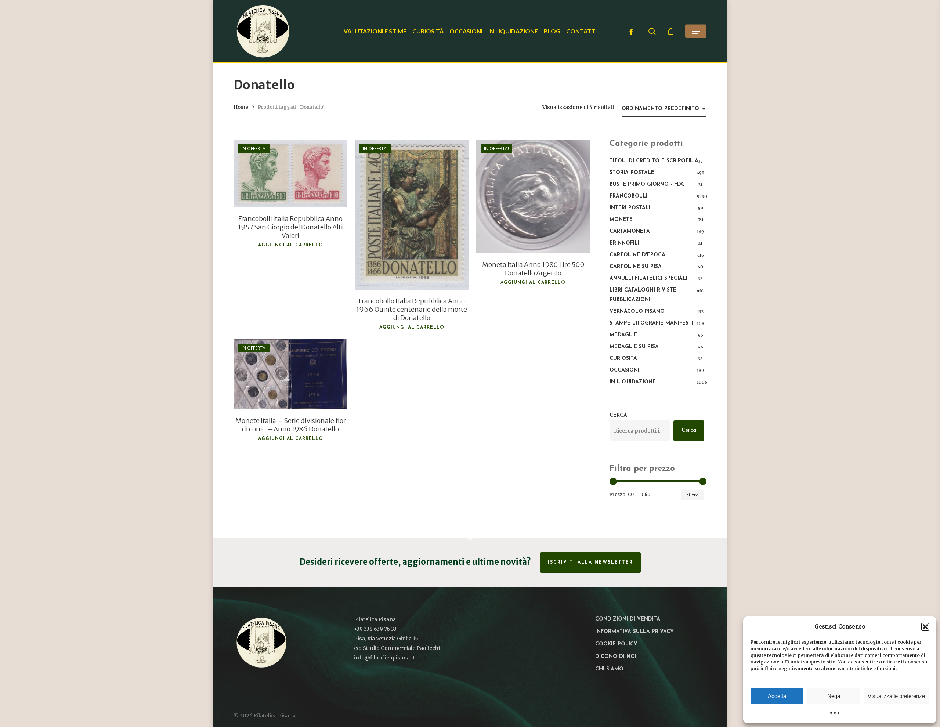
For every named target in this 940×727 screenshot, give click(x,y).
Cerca (618, 415)
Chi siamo (609, 669)
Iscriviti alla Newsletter (590, 562)
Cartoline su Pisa (636, 267)
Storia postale (632, 173)
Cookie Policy (616, 644)
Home (241, 107)
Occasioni (624, 370)
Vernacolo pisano (637, 311)
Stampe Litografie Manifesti (651, 323)
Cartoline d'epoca (637, 255)
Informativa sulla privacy (634, 631)
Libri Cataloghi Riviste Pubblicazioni (643, 295)
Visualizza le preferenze (896, 696)
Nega (833, 696)
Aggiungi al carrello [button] (290, 245)
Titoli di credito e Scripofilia (654, 161)
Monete (621, 220)
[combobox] (664, 109)
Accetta (777, 696)
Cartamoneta (630, 231)
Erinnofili (624, 243)
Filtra (692, 495)
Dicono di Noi (615, 656)
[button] (925, 626)
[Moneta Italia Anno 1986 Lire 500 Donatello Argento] (533, 196)
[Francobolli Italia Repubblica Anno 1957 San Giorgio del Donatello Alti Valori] (290, 173)
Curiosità (623, 358)
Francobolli (628, 196)
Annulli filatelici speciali (648, 278)
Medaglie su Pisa (634, 347)
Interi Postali (630, 208)
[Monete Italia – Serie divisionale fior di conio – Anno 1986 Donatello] (290, 374)
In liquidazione (633, 382)
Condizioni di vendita (627, 619)
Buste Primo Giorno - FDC (647, 184)
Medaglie (623, 335)
